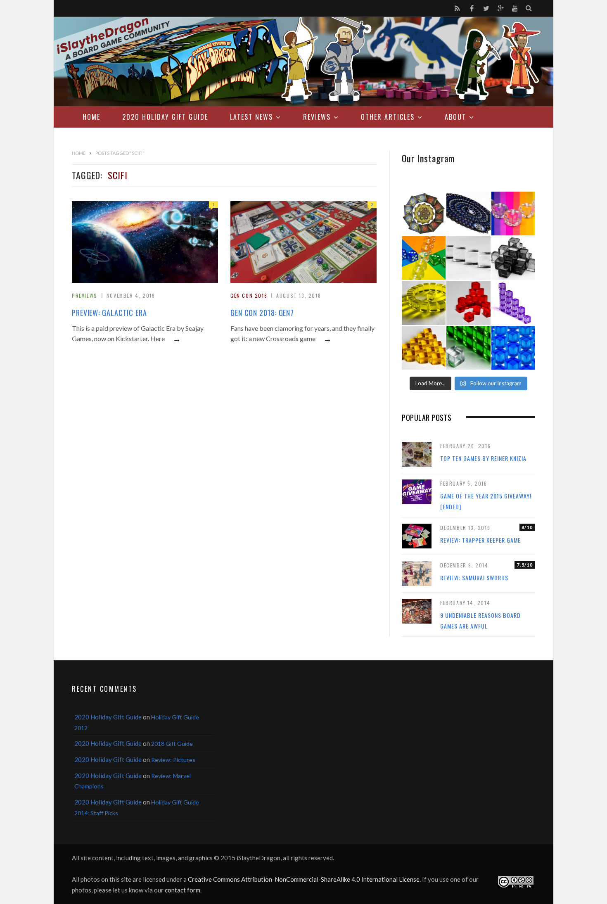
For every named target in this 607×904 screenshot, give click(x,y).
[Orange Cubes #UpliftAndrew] (424, 348)
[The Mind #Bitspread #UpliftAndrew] (468, 213)
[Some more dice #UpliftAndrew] (424, 258)
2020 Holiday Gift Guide (165, 117)
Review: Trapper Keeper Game (480, 540)
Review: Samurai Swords (474, 577)
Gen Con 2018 (248, 295)
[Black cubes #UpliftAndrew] (513, 258)
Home (91, 117)
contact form (182, 890)
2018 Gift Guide (172, 743)
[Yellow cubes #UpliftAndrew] (424, 303)
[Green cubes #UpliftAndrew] (468, 348)
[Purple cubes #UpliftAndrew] (513, 303)
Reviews (317, 117)
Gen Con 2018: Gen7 (262, 312)
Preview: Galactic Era (109, 312)
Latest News (251, 117)
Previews (84, 295)
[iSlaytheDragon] (303, 61)
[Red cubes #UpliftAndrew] (468, 303)
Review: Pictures (173, 759)
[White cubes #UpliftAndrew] (468, 258)
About (455, 117)
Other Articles (388, 117)
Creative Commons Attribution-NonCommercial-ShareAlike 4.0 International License (304, 879)
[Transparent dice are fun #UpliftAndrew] (513, 213)
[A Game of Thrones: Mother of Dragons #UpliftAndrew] (424, 213)
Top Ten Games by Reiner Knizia (483, 458)
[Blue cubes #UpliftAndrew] (513, 348)
